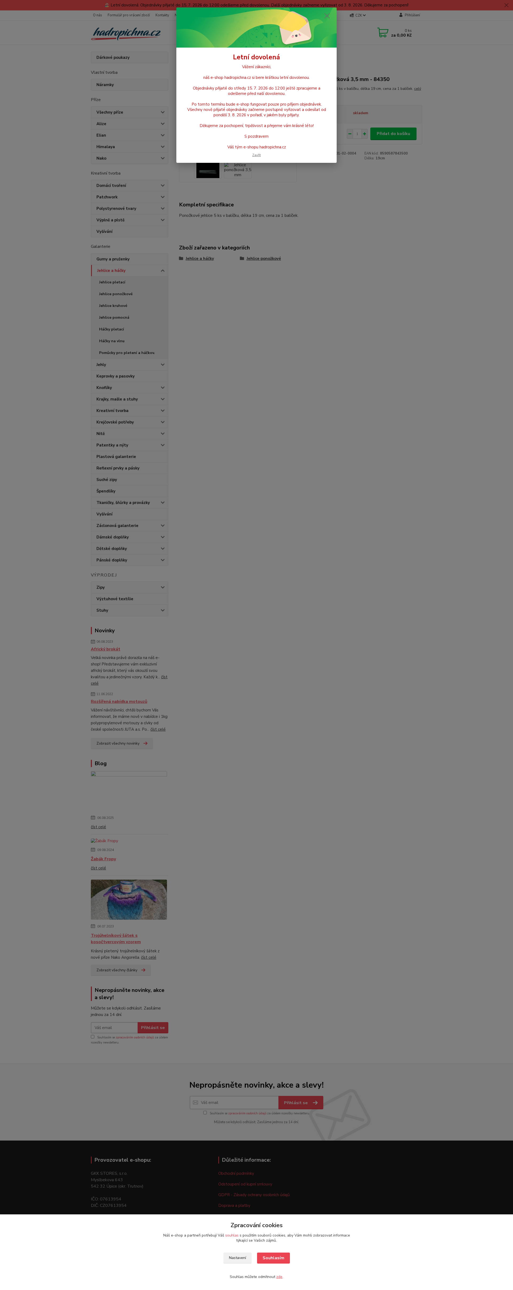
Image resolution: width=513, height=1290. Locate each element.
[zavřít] (327, 16)
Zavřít (256, 155)
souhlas (232, 1235)
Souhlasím (273, 1258)
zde (279, 1276)
